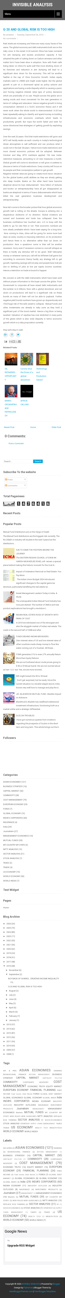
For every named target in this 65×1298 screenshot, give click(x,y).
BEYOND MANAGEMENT (39, 1075)
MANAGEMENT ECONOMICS (16, 836)
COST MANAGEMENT (13, 800)
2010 (8, 1045)
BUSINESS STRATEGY (13, 786)
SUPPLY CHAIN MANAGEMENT (43, 1124)
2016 (8, 966)
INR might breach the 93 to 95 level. (32, 676)
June (11, 999)
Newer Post (9, 427)
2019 (8, 953)
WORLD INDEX (9, 881)
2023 (8, 936)
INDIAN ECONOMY (41, 1101)
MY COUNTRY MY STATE (14, 845)
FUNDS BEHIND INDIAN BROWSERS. (32, 636)
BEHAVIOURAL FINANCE (14, 1074)
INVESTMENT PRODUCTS (46, 1189)
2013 (8, 1033)
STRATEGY (25, 1123)
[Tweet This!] (18, 335)
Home (33, 427)
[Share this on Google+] (5, 335)
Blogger (56, 1284)
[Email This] (10, 341)
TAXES (6, 863)
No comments (9, 38)
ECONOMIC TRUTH (36, 1086)
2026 (8, 923)
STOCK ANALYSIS (11, 858)
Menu (8, 13)
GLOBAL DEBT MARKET (51, 1094)
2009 (8, 1050)
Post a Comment (16, 443)
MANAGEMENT (38, 1109)
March (12, 1012)
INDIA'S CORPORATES (13, 818)
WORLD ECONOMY (11, 876)
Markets (19, 1112)
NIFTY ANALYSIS (10, 849)
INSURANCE (8, 822)
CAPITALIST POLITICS (52, 1078)
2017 (8, 962)
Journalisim (8, 831)
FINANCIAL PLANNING (43, 1090)
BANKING (58, 1071)
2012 (8, 1037)
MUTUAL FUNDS (10, 840)
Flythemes (28, 1287)
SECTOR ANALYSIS (11, 854)
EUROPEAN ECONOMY (13, 804)
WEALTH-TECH (56, 1128)
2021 (8, 945)
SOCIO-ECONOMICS (53, 1120)
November (14, 970)
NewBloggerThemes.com (21, 1291)
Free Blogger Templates (45, 1291)
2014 (8, 1029)
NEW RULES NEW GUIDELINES (23, 1116)
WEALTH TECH (41, 1128)
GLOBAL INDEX (49, 1098)
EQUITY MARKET (54, 1086)
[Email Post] (5, 341)
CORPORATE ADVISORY (35, 1082)
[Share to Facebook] (19, 341)
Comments (12, 485)
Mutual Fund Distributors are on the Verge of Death (26, 532)
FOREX (6, 809)
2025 (8, 928)
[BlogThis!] (13, 341)
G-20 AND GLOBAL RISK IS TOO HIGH (29, 29)
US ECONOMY (9, 872)
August (12, 991)
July (11, 995)
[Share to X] (16, 341)
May (11, 1003)
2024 (8, 932)
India (5, 827)
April (11, 1007)
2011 (8, 1041)
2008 (8, 1054)
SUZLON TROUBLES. (25, 715)
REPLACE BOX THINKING (14, 1204)
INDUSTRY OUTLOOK (37, 1186)
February (13, 1016)
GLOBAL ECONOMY (12, 813)
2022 (8, 940)
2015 (8, 1024)
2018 (8, 957)
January (13, 1020)
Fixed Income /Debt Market (21, 1094)
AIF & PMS (9, 1071)
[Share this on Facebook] (11, 335)
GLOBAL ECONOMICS (13, 1097)
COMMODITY (9, 795)
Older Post (56, 427)
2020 (8, 949)
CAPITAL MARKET (11, 791)
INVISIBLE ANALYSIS (32, 4)
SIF (42, 1120)
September (14, 974)
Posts (10, 479)
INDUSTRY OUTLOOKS (25, 1105)
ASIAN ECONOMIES (12, 782)
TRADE (6, 867)
